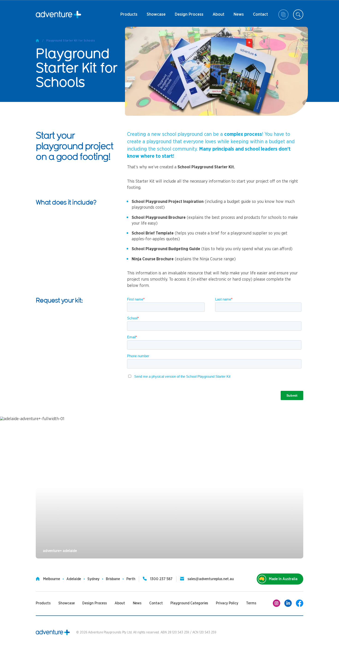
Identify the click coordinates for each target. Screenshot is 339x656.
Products (129, 16)
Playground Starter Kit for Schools (70, 40)
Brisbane (113, 579)
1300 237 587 (161, 579)
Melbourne (51, 579)
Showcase (156, 14)
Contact (260, 16)
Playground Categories (189, 603)
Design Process (189, 16)
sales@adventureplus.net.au (210, 579)
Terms (251, 603)
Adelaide (73, 579)
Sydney (93, 579)
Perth (130, 579)
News (236, 16)
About (218, 16)
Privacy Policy (227, 603)
